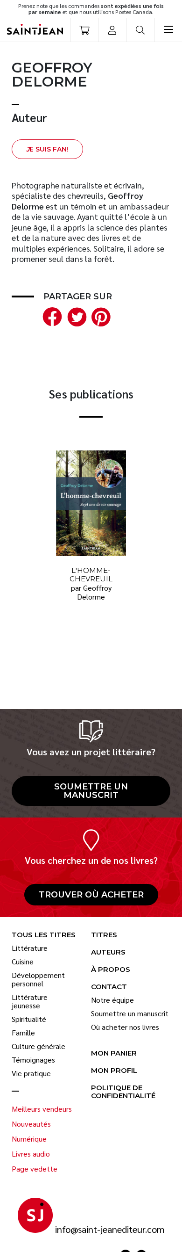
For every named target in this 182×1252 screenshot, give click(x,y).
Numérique (29, 1139)
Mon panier (114, 1053)
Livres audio (31, 1154)
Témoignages (33, 1060)
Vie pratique (31, 1073)
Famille (23, 1032)
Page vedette (34, 1169)
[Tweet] (74, 315)
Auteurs (108, 952)
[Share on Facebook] (50, 315)
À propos (110, 970)
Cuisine (23, 961)
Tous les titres (44, 935)
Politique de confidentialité (123, 1092)
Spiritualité (29, 1019)
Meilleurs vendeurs (42, 1109)
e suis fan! (47, 149)
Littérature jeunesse (30, 1001)
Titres (104, 935)
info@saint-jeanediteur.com (110, 1229)
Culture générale (38, 1046)
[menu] (168, 30)
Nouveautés (31, 1124)
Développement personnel (38, 979)
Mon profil (114, 1071)
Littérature (30, 948)
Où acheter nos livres (125, 1027)
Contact (109, 987)
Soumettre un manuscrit (91, 791)
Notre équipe (112, 1000)
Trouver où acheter (91, 895)
